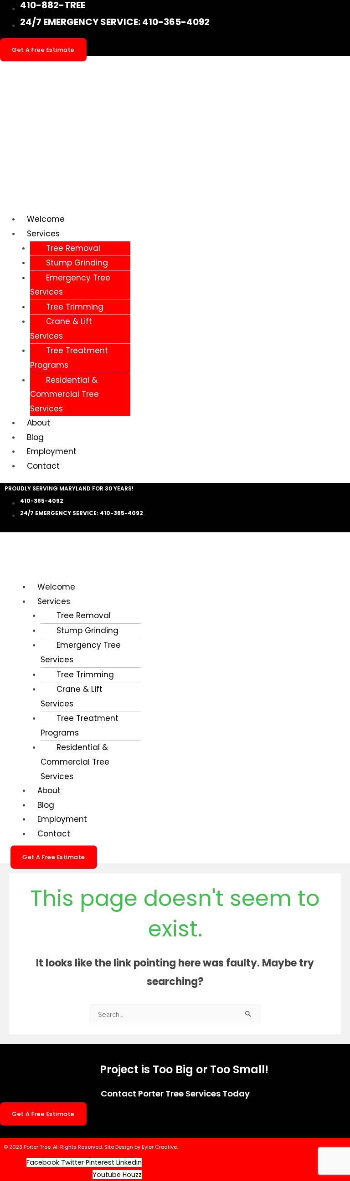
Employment (52, 451)
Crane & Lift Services (61, 328)
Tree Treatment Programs (69, 357)
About (38, 422)
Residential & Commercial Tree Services (64, 394)
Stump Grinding (77, 262)
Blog (35, 437)
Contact (43, 465)
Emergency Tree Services (70, 285)
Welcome (46, 219)
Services (43, 233)
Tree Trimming (74, 306)
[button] (185, 234)
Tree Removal (73, 248)
